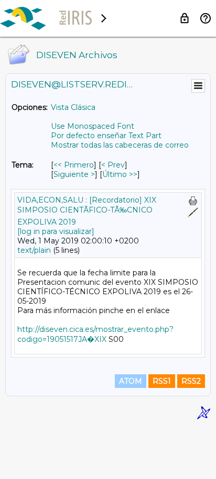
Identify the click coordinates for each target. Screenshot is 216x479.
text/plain (34, 250)
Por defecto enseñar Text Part (106, 135)
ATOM (130, 381)
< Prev (113, 165)
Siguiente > (74, 174)
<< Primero (73, 165)
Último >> (119, 174)
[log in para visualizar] (55, 231)
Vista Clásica (73, 107)
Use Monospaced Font (92, 126)
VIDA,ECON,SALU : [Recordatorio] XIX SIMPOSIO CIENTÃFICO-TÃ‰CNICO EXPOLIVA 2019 (86, 211)
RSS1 (162, 381)
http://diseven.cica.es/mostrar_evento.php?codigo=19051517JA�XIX (95, 334)
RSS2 (191, 381)
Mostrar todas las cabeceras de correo (120, 145)
